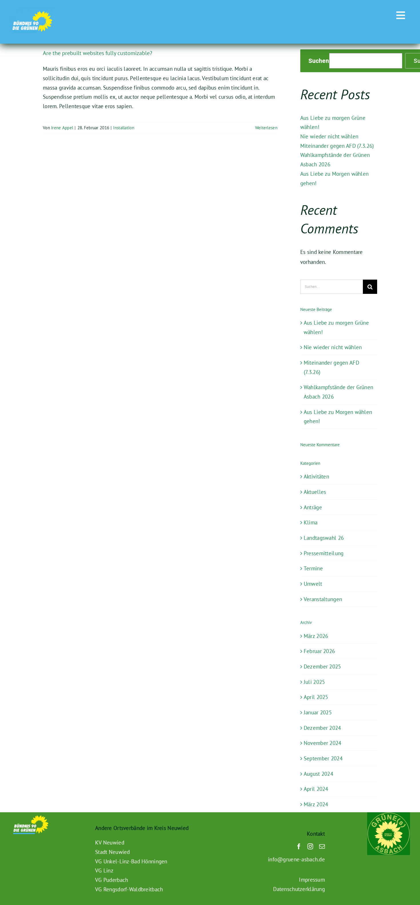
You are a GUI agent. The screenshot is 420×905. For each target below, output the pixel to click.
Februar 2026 (319, 651)
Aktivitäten (316, 476)
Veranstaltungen (323, 599)
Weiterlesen (266, 127)
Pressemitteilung (324, 553)
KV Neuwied (109, 842)
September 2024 (323, 758)
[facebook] (299, 846)
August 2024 (318, 773)
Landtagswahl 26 (324, 537)
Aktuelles (315, 491)
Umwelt (313, 583)
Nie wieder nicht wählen (329, 136)
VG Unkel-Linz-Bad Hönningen (131, 861)
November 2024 (322, 743)
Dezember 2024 (322, 727)
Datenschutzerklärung (299, 889)
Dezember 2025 (322, 666)
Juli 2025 (314, 681)
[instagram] (310, 846)
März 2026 (316, 636)
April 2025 (316, 697)
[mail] (322, 846)
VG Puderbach (111, 879)
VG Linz (104, 870)
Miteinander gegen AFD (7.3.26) (337, 145)
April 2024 (316, 788)
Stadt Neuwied (112, 852)
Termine (313, 568)
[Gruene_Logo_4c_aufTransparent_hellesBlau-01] (32, 10)
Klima (310, 522)
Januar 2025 (318, 712)
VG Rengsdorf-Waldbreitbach (129, 889)
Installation (123, 127)
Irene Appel (62, 127)
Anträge (313, 507)
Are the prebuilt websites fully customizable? (97, 53)
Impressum (312, 879)
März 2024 (316, 804)
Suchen (319, 60)
